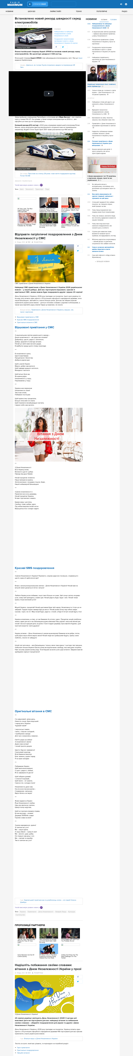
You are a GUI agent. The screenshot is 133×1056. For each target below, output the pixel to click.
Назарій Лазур (38, 242)
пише (80, 58)
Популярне (102, 11)
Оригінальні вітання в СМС (27, 322)
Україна (23, 912)
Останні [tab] (104, 20)
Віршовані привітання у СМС (28, 317)
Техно (79, 11)
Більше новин (103, 261)
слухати (39, 4)
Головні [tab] (113, 20)
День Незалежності (45, 912)
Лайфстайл (55, 11)
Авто (21, 189)
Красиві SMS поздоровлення (28, 320)
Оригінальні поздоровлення (28, 1050)
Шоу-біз (31, 11)
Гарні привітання (23, 1048)
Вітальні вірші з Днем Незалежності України (41, 1039)
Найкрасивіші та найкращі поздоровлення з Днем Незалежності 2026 (63, 34)
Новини (9, 11)
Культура (71, 912)
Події (47, 189)
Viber (41, 185)
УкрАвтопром (27, 181)
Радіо (124, 11)
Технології (29, 189)
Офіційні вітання (23, 1053)
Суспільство (20, 915)
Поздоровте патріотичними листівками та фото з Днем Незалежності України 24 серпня (66, 41)
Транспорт (39, 189)
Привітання (32, 912)
